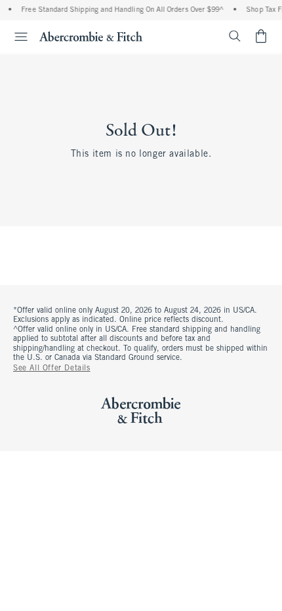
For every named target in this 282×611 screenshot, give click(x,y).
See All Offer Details (52, 368)
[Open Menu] (15, 36)
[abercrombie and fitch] (90, 36)
